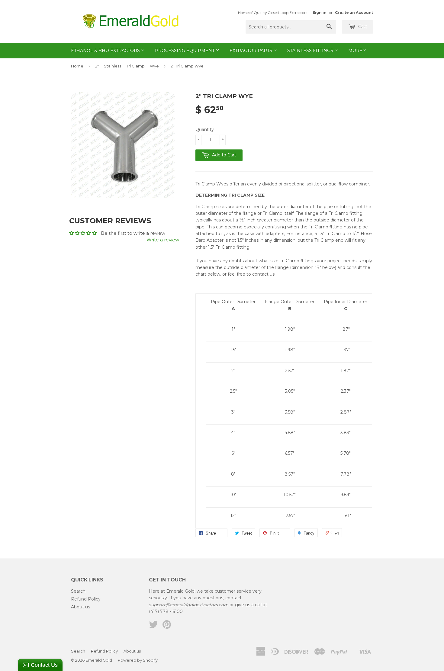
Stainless (112, 66)
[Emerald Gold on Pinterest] (166, 626)
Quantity (204, 129)
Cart (362, 26)
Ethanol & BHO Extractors (106, 50)
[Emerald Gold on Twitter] (153, 626)
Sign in (320, 12)
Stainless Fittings (310, 50)
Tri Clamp (135, 66)
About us (80, 607)
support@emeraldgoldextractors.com (188, 604)
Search (78, 591)
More (355, 50)
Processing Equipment (185, 50)
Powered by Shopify (138, 660)
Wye (154, 66)
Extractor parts (251, 50)
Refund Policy (86, 599)
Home (77, 66)
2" (97, 66)
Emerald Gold (98, 660)
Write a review (162, 240)
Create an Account (354, 12)
